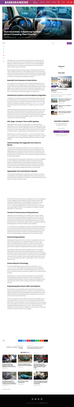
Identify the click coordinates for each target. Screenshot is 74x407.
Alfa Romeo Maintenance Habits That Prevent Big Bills (25, 365)
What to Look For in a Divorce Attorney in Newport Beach (65, 112)
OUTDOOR (48, 2)
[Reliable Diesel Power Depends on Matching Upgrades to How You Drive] (9, 359)
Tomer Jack (7, 37)
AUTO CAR (59, 2)
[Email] (3, 61)
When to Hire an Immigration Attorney (65, 106)
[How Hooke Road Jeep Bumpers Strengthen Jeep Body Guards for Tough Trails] (41, 359)
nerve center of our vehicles (36, 103)
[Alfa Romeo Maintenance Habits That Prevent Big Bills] (25, 359)
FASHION (54, 2)
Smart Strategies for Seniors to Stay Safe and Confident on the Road (41, 382)
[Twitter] (3, 49)
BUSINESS (54, 87)
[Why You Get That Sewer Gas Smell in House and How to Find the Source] (54, 100)
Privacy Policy (60, 135)
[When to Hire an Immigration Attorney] (54, 107)
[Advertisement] (28, 51)
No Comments (21, 37)
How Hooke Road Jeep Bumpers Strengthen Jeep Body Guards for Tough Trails (40, 366)
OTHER (63, 2)
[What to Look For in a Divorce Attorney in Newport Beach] (54, 113)
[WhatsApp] (3, 58)
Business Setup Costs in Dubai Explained (59, 90)
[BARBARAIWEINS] (16, 2)
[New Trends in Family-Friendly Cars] (25, 376)
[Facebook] (3, 46)
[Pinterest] (3, 52)
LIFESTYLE (42, 2)
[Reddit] (3, 55)
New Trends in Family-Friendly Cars (23, 382)
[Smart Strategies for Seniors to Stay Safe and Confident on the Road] (41, 376)
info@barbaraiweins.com (43, 402)
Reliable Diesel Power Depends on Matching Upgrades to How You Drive (9, 365)
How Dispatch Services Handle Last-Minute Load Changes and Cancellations (9, 382)
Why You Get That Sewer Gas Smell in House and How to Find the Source (65, 100)
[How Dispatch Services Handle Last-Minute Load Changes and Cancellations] (9, 376)
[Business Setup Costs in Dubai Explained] (61, 82)
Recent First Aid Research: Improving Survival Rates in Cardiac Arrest (35, 347)
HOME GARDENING (35, 2)
